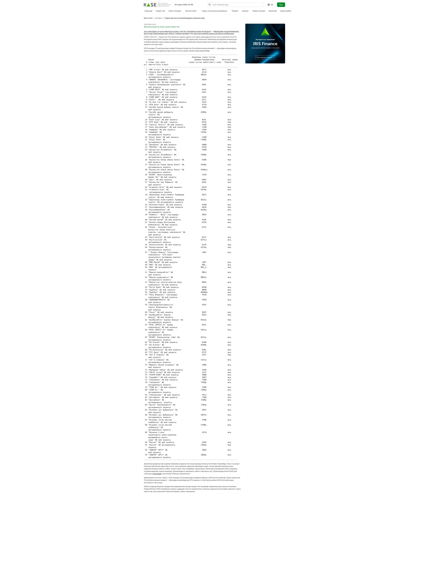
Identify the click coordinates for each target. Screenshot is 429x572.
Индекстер (160, 11)
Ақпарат (245, 11)
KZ (272, 5)
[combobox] (270, 4)
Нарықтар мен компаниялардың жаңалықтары (185, 18)
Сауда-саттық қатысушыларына (214, 11)
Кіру (281, 5)
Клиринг (235, 11)
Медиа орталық (258, 11)
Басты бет (148, 18)
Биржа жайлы (285, 11)
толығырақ (157, 474)
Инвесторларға (174, 11)
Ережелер (273, 11)
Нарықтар (148, 11)
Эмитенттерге (191, 11)
